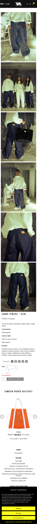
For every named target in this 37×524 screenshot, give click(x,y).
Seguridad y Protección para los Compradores (18, 471)
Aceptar (18, 508)
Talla (3, 366)
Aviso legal (29, 521)
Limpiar (7, 373)
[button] (12, 361)
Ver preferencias (18, 518)
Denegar (18, 513)
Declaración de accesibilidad (18, 478)
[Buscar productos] (27, 4)
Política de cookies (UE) (18, 480)
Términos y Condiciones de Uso (18, 466)
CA (5, 4)
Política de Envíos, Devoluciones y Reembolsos (18, 468)
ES (8, 4)
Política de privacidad (20, 521)
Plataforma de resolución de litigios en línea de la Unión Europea (18, 474)
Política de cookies (9, 521)
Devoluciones (18, 453)
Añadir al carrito (15, 379)
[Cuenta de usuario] (30, 4)
